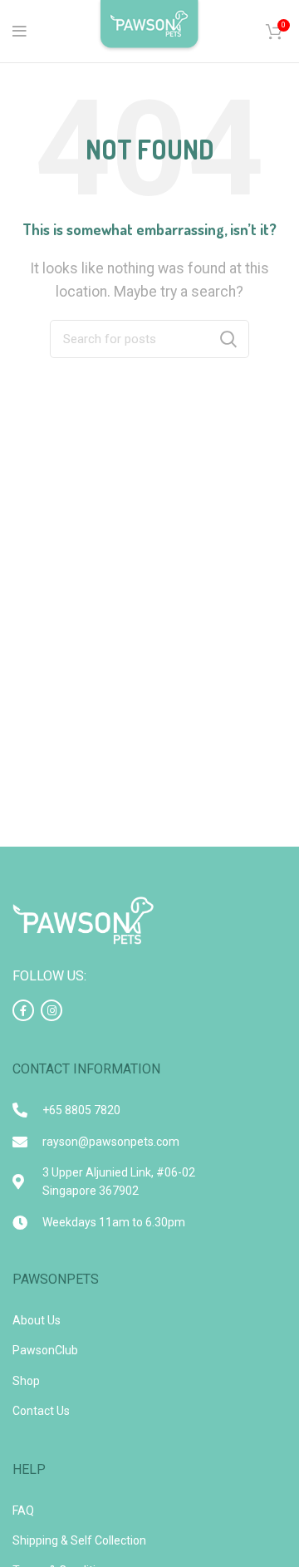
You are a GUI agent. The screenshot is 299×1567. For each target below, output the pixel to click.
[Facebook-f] (23, 1010)
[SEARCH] (228, 339)
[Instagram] (51, 1010)
